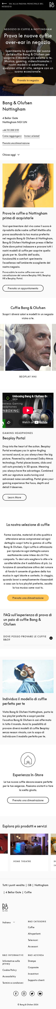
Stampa (41, 961)
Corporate (41, 967)
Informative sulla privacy (15, 962)
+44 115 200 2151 (10, 130)
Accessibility (15, 976)
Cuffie (41, 927)
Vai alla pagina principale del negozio (23, 5)
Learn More (17, 498)
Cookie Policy (15, 970)
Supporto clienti (41, 980)
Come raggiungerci (12, 136)
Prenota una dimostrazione (16, 143)
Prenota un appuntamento (26, 289)
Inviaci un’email (32, 136)
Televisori (41, 940)
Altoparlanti (41, 933)
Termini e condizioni (15, 982)
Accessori (41, 946)
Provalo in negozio (30, 81)
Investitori (41, 973)
